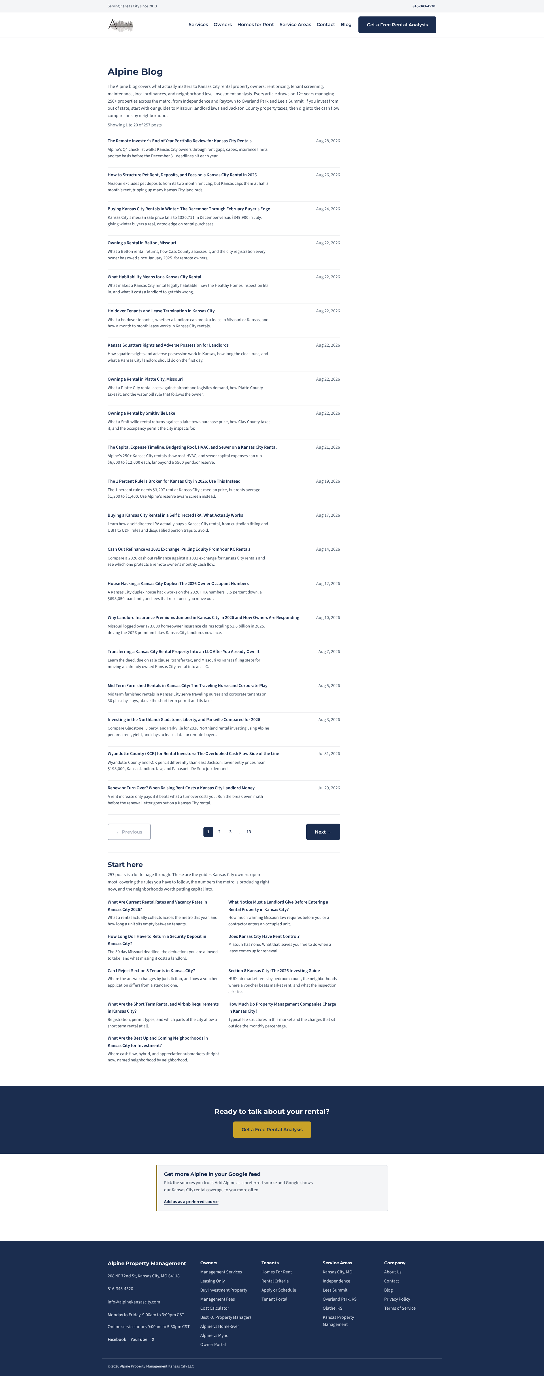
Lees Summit (335, 1290)
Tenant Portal (274, 1299)
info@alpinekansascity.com (134, 1302)
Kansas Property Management (338, 1321)
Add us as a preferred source (191, 1202)
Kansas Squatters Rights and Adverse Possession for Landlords (168, 345)
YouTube (139, 1339)
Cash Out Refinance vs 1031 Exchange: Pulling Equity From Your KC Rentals (179, 549)
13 (248, 832)
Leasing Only (212, 1281)
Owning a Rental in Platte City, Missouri (145, 379)
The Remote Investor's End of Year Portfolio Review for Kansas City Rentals (180, 141)
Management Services (221, 1272)
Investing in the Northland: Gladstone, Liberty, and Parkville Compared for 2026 (184, 719)
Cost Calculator (214, 1308)
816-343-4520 (424, 6)
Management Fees (217, 1299)
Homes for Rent (255, 24)
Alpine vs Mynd (214, 1335)
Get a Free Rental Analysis (397, 24)
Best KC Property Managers (226, 1317)
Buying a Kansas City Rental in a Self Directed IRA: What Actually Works (175, 515)
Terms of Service (400, 1308)
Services (198, 24)
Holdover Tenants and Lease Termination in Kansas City (161, 311)
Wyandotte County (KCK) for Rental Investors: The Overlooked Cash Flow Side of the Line (193, 753)
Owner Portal (213, 1344)
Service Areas (295, 24)
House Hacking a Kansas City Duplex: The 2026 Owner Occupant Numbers (178, 583)
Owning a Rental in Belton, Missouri (142, 243)
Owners (223, 24)
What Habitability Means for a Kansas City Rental (154, 277)
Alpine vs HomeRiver (219, 1326)
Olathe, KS (333, 1308)
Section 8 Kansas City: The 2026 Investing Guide (274, 971)
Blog (346, 24)
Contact (326, 24)
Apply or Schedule (279, 1290)
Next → (323, 832)
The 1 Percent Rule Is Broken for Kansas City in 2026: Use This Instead (174, 481)
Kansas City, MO (337, 1272)
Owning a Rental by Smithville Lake (141, 413)
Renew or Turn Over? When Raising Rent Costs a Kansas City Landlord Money (181, 788)
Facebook (117, 1339)
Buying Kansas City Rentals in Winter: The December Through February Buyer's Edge (189, 209)
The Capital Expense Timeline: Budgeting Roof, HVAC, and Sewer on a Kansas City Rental (192, 447)
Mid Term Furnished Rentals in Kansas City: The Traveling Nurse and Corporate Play (187, 685)
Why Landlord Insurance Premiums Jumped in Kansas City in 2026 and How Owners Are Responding (203, 617)
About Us (392, 1272)
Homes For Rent (277, 1272)
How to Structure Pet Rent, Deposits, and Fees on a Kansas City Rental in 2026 (182, 175)
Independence (336, 1281)
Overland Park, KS (340, 1299)
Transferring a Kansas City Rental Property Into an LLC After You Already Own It (184, 651)
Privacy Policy (397, 1299)
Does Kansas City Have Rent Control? (263, 936)
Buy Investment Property (223, 1290)
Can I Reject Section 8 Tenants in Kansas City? (151, 971)
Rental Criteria (275, 1281)
